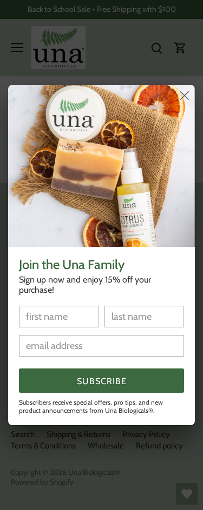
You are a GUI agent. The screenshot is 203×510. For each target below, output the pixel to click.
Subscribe (102, 381)
